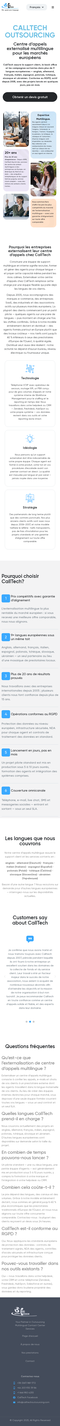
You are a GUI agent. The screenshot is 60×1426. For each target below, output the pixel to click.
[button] (27, 1022)
